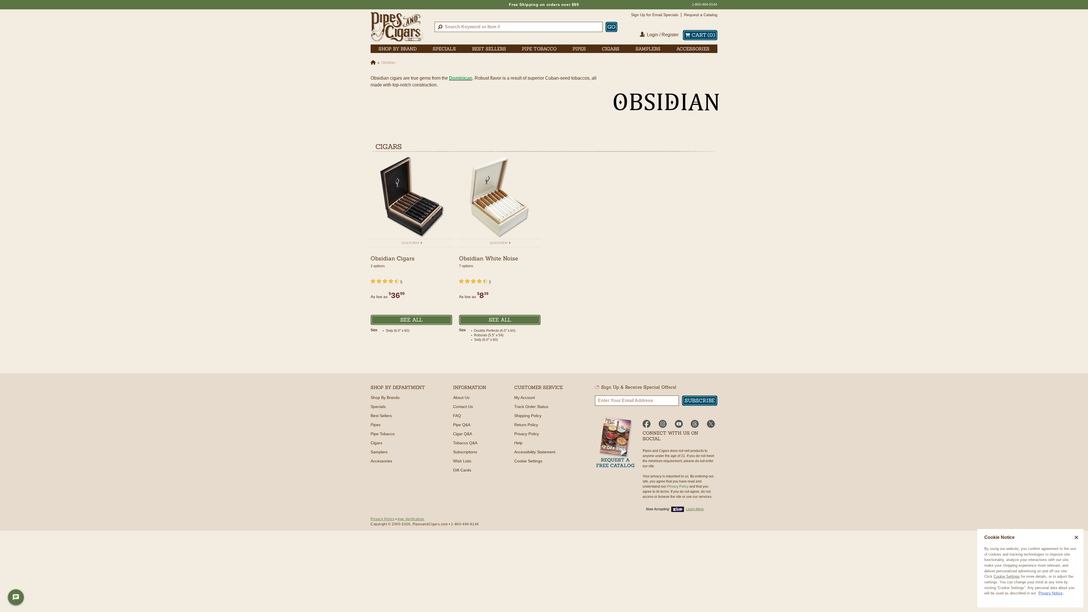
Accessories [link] (692, 49)
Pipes (376, 424)
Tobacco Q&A (465, 443)
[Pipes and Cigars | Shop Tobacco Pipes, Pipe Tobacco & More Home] (397, 27)
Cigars (376, 443)
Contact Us (463, 406)
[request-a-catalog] (615, 442)
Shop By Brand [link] (398, 49)
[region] (1030, 568)
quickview (410, 243)
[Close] (1076, 537)
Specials (378, 406)
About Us (461, 397)
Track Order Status (531, 406)
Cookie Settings (1007, 576)
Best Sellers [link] (489, 49)
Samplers (379, 452)
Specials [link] (444, 49)
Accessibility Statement (534, 452)
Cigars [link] (610, 49)
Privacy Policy (526, 434)
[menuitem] (398, 48)
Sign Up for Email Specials (654, 14)
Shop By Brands (385, 397)
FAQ (457, 415)
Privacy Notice (1050, 593)
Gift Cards (462, 470)
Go (611, 27)
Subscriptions (465, 452)
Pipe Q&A (461, 424)
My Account (524, 397)
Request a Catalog (700, 14)
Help (518, 443)
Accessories (381, 461)
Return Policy (526, 424)
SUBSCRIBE (700, 400)
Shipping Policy (527, 415)
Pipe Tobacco (383, 434)
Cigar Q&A (462, 434)
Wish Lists (462, 461)
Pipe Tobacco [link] (539, 49)
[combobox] (519, 27)
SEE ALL (411, 319)
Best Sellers (381, 415)
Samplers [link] (648, 49)
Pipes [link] (579, 49)
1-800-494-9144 (704, 5)
